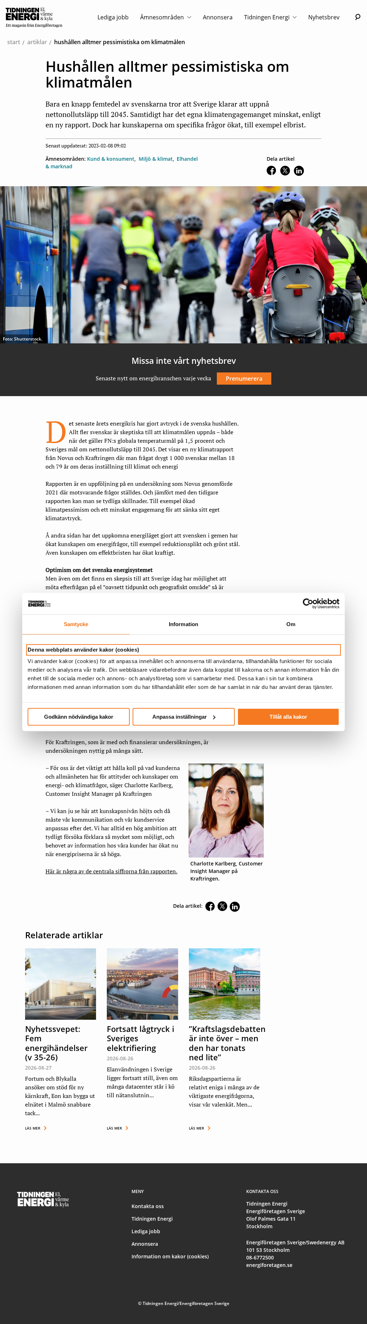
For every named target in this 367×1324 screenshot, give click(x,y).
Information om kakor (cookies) (170, 1256)
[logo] (34, 17)
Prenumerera (244, 378)
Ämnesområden (162, 17)
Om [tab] (290, 624)
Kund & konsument (110, 158)
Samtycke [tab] (76, 624)
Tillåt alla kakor (288, 717)
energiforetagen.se (269, 1265)
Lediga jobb (113, 17)
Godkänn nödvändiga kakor (78, 717)
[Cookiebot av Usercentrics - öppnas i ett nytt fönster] (308, 603)
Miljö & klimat (156, 158)
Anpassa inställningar (179, 717)
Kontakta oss (148, 1206)
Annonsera (218, 17)
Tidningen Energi (267, 17)
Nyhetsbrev (323, 17)
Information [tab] (183, 624)
